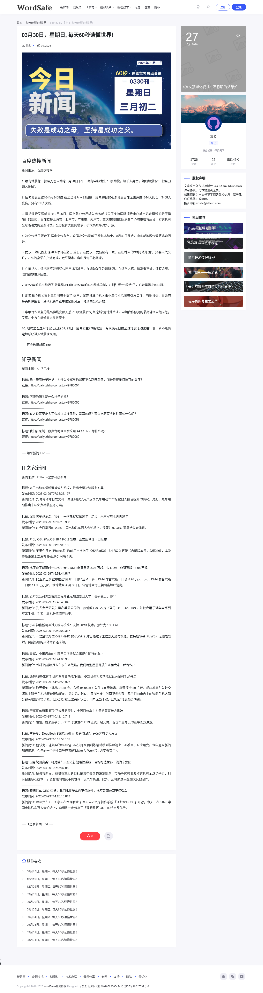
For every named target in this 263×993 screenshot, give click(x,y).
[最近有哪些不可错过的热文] (213, 286)
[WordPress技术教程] (213, 243)
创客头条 (106, 7)
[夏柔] (213, 132)
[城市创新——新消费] (213, 272)
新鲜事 (64, 7)
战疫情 (77, 7)
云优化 (142, 976)
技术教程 (71, 976)
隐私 (157, 7)
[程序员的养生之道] (213, 301)
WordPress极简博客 (55, 986)
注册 (223, 7)
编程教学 (123, 7)
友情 (117, 976)
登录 (239, 7)
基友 (147, 7)
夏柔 (28, 45)
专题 (137, 7)
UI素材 (90, 7)
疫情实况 (38, 976)
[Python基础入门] (213, 228)
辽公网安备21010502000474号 (105, 986)
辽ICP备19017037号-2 (136, 986)
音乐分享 (89, 976)
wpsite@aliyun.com (208, 203)
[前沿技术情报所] (213, 257)
